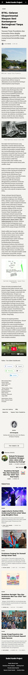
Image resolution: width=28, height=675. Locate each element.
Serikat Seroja (6, 219)
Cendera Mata (20, 670)
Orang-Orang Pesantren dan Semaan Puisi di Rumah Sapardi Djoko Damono (14, 636)
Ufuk (20, 219)
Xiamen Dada (18, 91)
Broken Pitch (21, 217)
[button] (2, 2)
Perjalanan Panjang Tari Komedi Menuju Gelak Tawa (14, 554)
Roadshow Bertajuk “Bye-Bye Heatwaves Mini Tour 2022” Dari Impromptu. (14, 596)
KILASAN (3, 8)
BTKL (16, 409)
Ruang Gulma (15, 219)
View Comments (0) (14, 445)
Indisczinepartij (6, 221)
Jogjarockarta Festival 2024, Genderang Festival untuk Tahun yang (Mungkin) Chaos (14, 513)
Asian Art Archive (8, 409)
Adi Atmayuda (14, 432)
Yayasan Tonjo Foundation (18, 412)
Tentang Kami (20, 665)
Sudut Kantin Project (14, 2)
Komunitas (5, 412)
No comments (6, 526)
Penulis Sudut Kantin (13, 667)
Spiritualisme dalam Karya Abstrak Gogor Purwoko (7, 400)
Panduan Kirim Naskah (9, 665)
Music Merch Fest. (13, 663)
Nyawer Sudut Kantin (9, 670)
